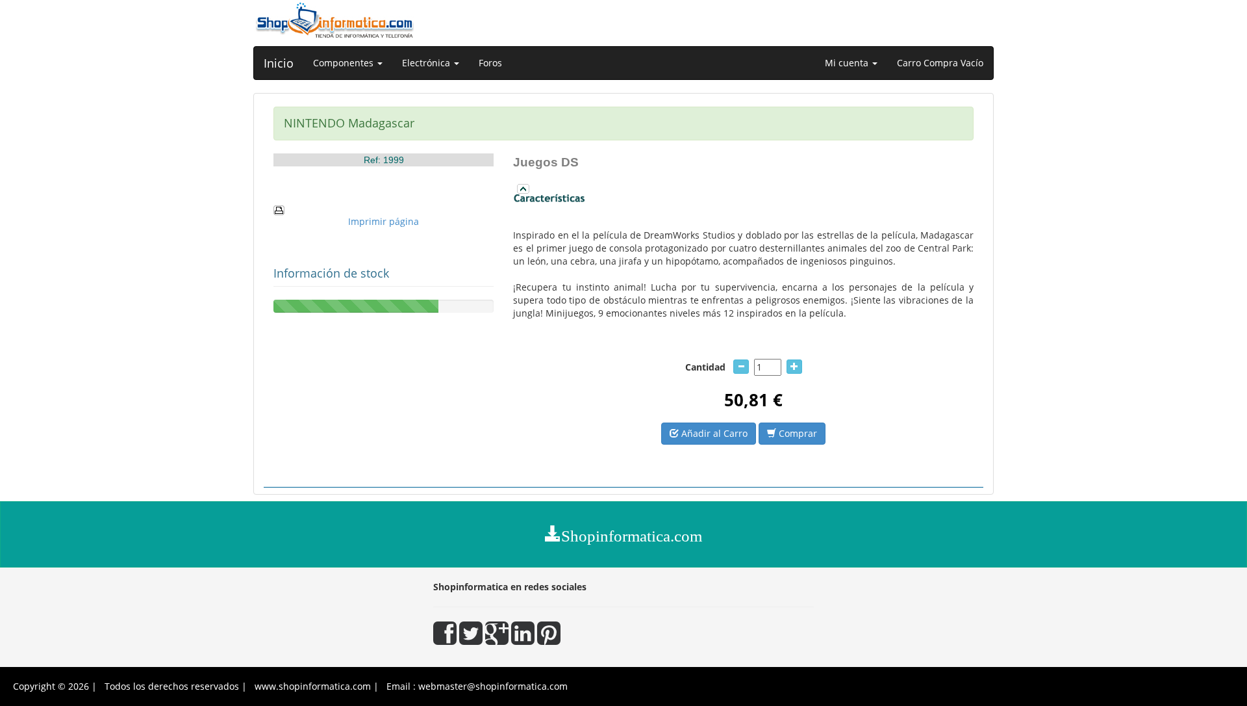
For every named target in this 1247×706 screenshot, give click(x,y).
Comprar (796, 433)
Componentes (344, 63)
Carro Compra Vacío (940, 63)
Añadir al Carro (713, 433)
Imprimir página (383, 221)
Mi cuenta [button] (848, 63)
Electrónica (427, 63)
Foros (490, 63)
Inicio (279, 63)
